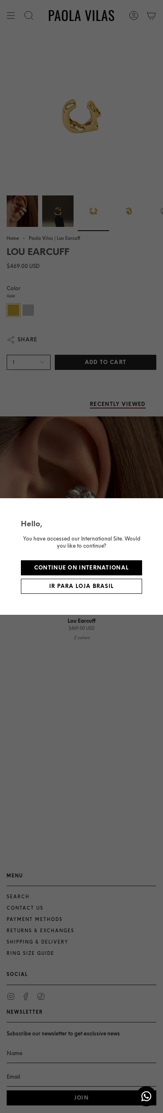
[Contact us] (146, 1096)
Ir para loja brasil (81, 586)
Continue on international (81, 567)
